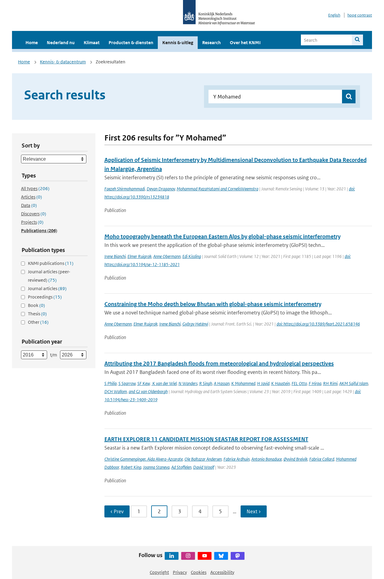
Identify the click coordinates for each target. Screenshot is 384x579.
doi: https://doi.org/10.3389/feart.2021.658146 (318, 324)
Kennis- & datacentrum (63, 62)
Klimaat (92, 42)
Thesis (37, 314)
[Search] (357, 40)
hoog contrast (359, 15)
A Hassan (222, 383)
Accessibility (222, 572)
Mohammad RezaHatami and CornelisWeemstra (217, 189)
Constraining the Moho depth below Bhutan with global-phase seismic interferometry (212, 304)
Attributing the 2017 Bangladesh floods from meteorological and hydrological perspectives (219, 363)
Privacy (180, 572)
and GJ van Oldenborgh (148, 391)
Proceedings (45, 297)
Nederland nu (61, 42)
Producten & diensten (131, 42)
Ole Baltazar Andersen (203, 459)
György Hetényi (195, 324)
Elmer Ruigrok (140, 256)
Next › (254, 511)
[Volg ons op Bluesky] (221, 556)
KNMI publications (51, 263)
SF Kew (143, 383)
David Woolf (203, 467)
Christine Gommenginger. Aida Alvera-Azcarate (143, 459)
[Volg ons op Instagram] (188, 556)
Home (32, 42)
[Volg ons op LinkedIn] (172, 556)
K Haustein (280, 383)
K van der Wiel (164, 383)
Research (211, 42)
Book (36, 305)
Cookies (198, 572)
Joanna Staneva (156, 467)
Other (38, 322)
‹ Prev (117, 511)
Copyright (159, 572)
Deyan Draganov (161, 189)
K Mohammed (243, 383)
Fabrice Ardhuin (237, 459)
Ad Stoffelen (181, 467)
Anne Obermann (167, 256)
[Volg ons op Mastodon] (238, 556)
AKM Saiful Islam (353, 383)
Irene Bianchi (115, 256)
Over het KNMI (245, 42)
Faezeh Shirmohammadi (124, 189)
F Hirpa (315, 383)
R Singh (205, 383)
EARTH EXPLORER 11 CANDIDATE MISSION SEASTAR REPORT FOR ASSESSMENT (206, 439)
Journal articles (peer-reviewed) (49, 276)
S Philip (110, 383)
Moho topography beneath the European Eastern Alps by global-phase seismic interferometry (222, 236)
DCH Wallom (115, 391)
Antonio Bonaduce (266, 459)
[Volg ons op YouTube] (204, 556)
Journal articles (47, 288)
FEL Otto (299, 383)
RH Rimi (330, 383)
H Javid (263, 383)
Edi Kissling (191, 256)
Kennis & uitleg (177, 42)
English (334, 15)
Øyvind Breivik (296, 459)
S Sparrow (127, 383)
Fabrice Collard (321, 459)
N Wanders (187, 383)
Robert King (131, 467)
